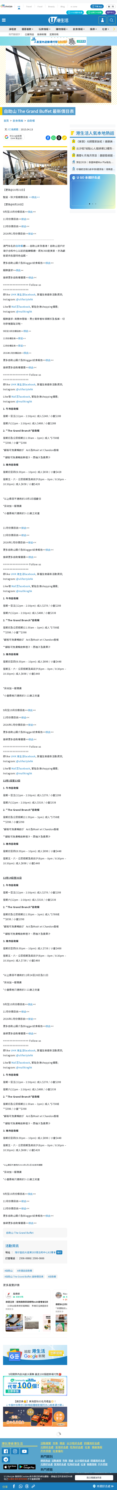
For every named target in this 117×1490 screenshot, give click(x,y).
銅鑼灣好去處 (92, 1443)
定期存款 (54, 34)
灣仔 (59, 1252)
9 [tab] (57, 41)
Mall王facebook (20, 306)
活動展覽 (46, 1443)
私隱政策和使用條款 (17, 1478)
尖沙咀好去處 (74, 1443)
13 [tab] (51, 44)
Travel (29, 6)
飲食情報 (18, 120)
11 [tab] (63, 41)
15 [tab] (57, 44)
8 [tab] (54, 41)
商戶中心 (110, 12)
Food (40, 6)
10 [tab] (60, 41)
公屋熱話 (29, 34)
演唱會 (12, 29)
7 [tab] (51, 41)
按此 (30, 211)
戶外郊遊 (46, 1451)
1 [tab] (51, 37)
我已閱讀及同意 (94, 1477)
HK (19, 6)
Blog (63, 6)
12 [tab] (66, 41)
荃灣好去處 (61, 1447)
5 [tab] (63, 37)
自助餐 (31, 120)
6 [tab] (66, 37)
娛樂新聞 (41, 34)
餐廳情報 (97, 1447)
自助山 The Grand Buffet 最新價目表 (24, 1276)
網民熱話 (45, 1460)
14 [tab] (54, 44)
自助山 (9, 1270)
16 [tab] (60, 44)
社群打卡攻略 (95, 12)
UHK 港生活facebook (23, 294)
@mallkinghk (24, 311)
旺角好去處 (76, 1447)
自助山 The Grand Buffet (20, 1232)
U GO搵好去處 (76, 12)
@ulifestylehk (24, 299)
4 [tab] (60, 37)
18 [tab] (66, 44)
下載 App (98, 6)
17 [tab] (63, 44)
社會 (87, 1447)
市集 (55, 1443)
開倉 (62, 1443)
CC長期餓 (13, 129)
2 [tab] (54, 37)
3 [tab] (57, 37)
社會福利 (58, 1451)
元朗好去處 (47, 1447)
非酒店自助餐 (25, 1270)
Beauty (51, 6)
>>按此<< (34, 197)
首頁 (6, 120)
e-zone (74, 6)
